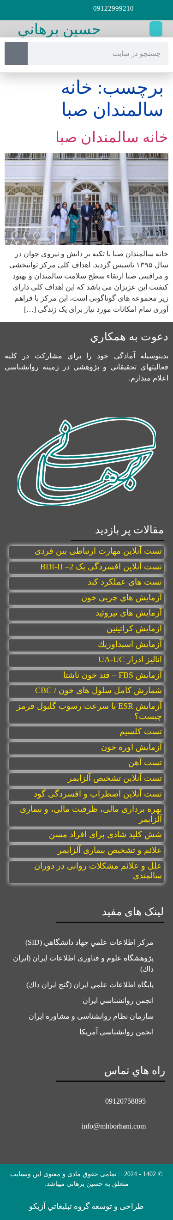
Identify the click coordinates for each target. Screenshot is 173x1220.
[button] (155, 28)
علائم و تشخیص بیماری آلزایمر (110, 850)
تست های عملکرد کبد (125, 581)
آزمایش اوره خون (130, 747)
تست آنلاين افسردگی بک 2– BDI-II (101, 566)
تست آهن (145, 762)
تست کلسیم (140, 731)
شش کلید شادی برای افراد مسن (105, 834)
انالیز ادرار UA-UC (130, 659)
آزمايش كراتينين (134, 628)
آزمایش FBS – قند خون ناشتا (112, 675)
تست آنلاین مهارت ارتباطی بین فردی (98, 551)
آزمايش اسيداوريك (130, 644)
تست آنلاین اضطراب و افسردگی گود (98, 793)
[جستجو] (16, 53)
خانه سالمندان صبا (111, 137)
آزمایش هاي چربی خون (121, 597)
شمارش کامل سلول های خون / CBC (98, 690)
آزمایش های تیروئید (128, 612)
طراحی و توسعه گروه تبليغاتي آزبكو (86, 1206)
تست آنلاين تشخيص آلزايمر (115, 778)
